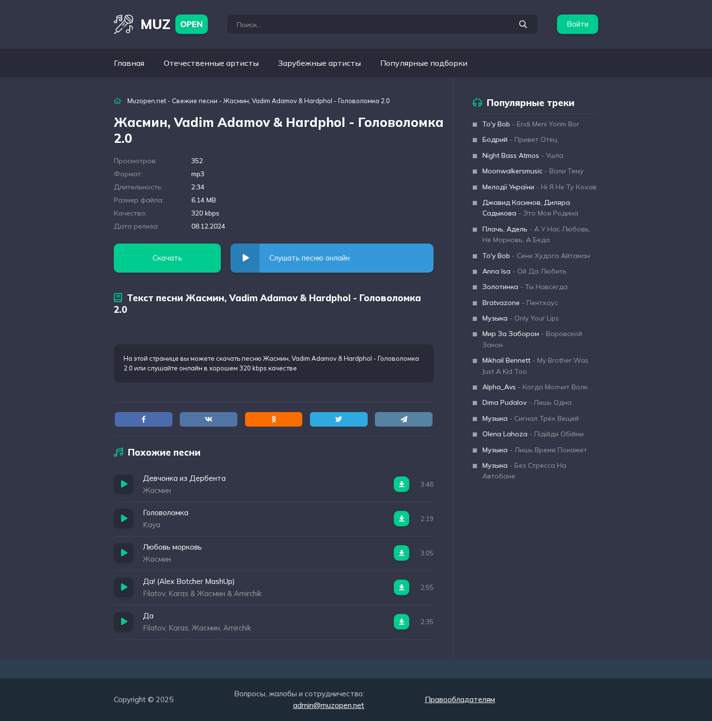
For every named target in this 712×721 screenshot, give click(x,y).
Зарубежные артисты (319, 63)
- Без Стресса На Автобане (524, 470)
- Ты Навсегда (525, 286)
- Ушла (522, 155)
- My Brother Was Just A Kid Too (535, 365)
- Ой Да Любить (524, 271)
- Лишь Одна (527, 402)
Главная (129, 63)
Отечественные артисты (211, 63)
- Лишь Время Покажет (534, 449)
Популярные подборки (423, 63)
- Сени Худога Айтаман (536, 255)
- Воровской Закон (532, 339)
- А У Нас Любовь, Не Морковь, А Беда (536, 234)
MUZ (171, 23)
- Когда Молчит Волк (535, 387)
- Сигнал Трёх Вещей (530, 418)
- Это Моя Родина (530, 207)
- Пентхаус (520, 302)
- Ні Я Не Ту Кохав (539, 187)
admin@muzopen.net (328, 705)
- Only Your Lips (520, 318)
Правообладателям (460, 699)
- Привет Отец (519, 139)
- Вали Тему (533, 171)
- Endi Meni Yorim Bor (530, 124)
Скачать (167, 257)
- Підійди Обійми (533, 434)
